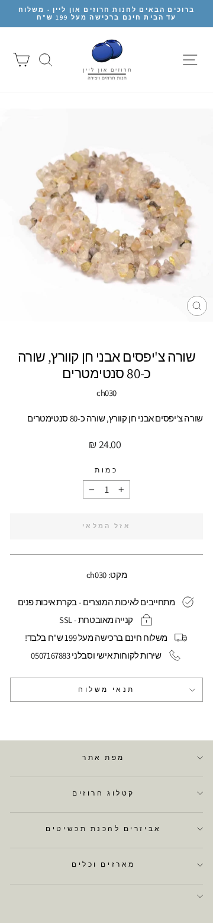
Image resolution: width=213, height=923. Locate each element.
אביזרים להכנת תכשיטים (103, 828)
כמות (106, 470)
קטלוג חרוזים (103, 792)
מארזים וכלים (103, 864)
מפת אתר (103, 757)
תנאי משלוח (106, 689)
